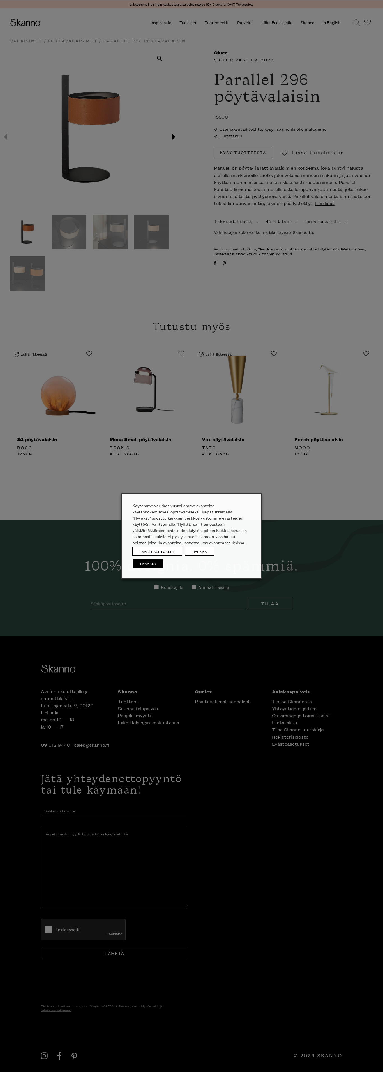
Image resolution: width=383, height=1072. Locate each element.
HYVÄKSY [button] (148, 563)
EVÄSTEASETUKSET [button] (157, 551)
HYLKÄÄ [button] (199, 551)
